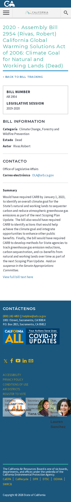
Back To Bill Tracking (24, 77)
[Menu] (6, 12)
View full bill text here (18, 277)
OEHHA (58, 479)
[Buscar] (66, 12)
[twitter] (6, 360)
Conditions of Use (15, 384)
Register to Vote (14, 394)
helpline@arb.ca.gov (34, 316)
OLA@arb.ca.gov (43, 175)
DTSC (46, 479)
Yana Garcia (38, 414)
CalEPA (7, 479)
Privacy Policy (13, 379)
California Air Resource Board (36, 12)
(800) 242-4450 (11, 316)
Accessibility (12, 375)
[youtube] (18, 360)
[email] (30, 360)
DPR (35, 479)
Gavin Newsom (18, 410)
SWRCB (7, 484)
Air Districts (11, 389)
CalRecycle (22, 479)
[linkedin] (24, 360)
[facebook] (11, 360)
